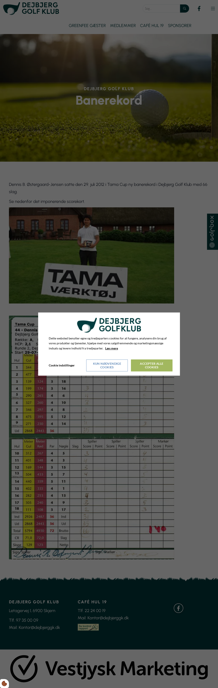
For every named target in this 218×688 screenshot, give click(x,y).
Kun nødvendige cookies (107, 365)
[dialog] (109, 344)
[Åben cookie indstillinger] (4, 683)
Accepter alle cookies (151, 365)
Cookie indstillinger (62, 365)
